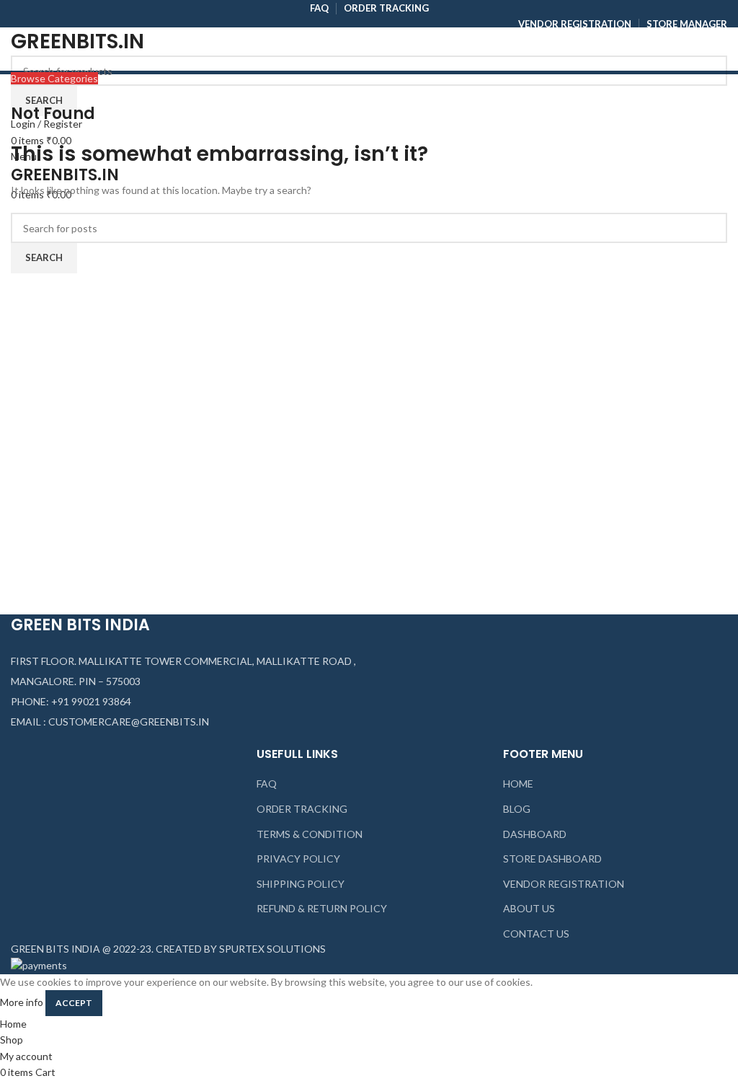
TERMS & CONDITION (310, 834)
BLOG (516, 809)
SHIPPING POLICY (300, 884)
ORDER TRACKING (302, 809)
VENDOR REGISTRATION (563, 884)
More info (21, 1002)
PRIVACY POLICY (298, 858)
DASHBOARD (534, 834)
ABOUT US (529, 908)
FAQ (267, 783)
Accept (73, 1002)
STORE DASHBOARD (552, 858)
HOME (518, 783)
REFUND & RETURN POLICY (322, 908)
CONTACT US (536, 933)
